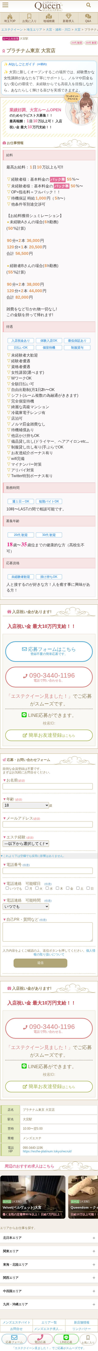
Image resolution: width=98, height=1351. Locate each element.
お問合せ (16, 1329)
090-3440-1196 (51, 677)
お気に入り (29, 21)
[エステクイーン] (49, 6)
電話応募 (40, 1342)
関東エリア (11, 1251)
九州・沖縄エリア (15, 1304)
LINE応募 (66, 1342)
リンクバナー (81, 1329)
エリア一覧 (49, 1322)
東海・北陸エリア (15, 1264)
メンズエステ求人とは (49, 1329)
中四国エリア (12, 1291)
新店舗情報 (81, 1322)
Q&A (88, 21)
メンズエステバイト (16, 1322)
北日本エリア (12, 1237)
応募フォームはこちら (51, 651)
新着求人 (68, 21)
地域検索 (49, 21)
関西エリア (11, 1277)
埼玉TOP (9, 21)
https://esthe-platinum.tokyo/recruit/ (47, 1151)
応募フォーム (14, 1342)
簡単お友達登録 (51, 735)
